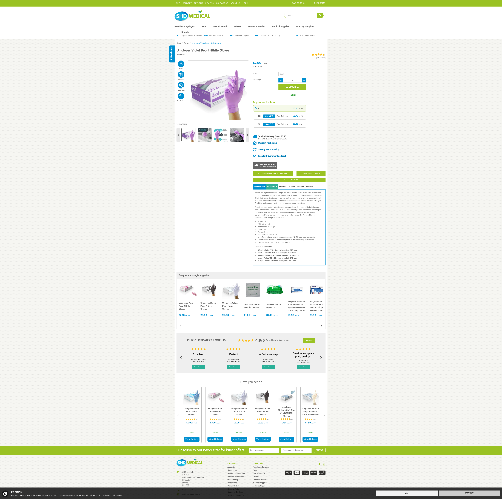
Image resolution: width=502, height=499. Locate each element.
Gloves (256, 476)
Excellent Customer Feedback (272, 156)
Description (259, 187)
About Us (231, 467)
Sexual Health (259, 473)
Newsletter (232, 482)
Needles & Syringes (261, 467)
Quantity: (257, 80)
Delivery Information (236, 473)
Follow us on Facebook (319, 464)
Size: (255, 73)
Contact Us (232, 470)
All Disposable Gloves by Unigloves (272, 173)
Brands (185, 32)
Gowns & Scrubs (260, 479)
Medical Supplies (260, 482)
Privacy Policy (233, 486)
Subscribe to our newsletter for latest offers (210, 450)
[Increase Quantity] (304, 80)
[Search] (320, 15)
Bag (294, 3)
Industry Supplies (260, 486)
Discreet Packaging (267, 143)
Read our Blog (324, 464)
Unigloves (180, 54)
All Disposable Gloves (289, 179)
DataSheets (272, 187)
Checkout (319, 3)
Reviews (171, 52)
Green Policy (232, 479)
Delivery (291, 187)
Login (246, 3)
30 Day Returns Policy (268, 149)
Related (309, 187)
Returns (300, 187)
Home (177, 3)
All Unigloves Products (311, 173)
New (255, 470)
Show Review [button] (198, 367)
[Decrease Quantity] (280, 80)
